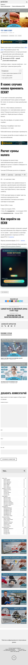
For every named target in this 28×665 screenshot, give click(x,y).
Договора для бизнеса (7, 489)
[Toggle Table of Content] (19, 71)
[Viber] (16, 301)
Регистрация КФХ (7, 532)
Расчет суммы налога (7, 75)
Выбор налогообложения (8, 507)
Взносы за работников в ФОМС (14, 579)
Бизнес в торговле (6, 484)
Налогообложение (5, 506)
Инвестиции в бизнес (7, 498)
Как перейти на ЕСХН (7, 78)
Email (2, 438)
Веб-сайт (2, 447)
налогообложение (5, 292)
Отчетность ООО (6, 495)
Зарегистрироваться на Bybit (14, 281)
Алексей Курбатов (4, 32)
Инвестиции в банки (7, 497)
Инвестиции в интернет (8, 501)
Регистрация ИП (6, 531)
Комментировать (4, 402)
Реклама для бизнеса (7, 526)
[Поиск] (26, 2)
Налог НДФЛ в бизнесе (14, 596)
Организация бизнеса (5, 517)
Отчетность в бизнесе (7, 492)
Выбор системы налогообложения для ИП (11, 358)
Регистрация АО (6, 530)
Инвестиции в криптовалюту (8, 502)
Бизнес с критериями (7, 487)
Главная (3, 4)
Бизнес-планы (4, 478)
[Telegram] (22, 301)
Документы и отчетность (6, 488)
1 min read (19, 35)
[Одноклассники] (8, 301)
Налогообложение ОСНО (8, 511)
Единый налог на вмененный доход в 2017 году (14, 310)
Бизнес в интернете (7, 479)
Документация (6, 491)
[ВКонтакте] (6, 301)
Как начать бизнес (7, 520)
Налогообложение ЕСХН (4, 35)
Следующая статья (14, 313)
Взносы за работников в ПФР (14, 545)
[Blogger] (14, 301)
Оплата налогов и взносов (8, 515)
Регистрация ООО (7, 533)
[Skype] (20, 301)
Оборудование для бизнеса (8, 522)
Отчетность (21, 649)
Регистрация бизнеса (5, 527)
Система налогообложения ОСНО (9, 381)
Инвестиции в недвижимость (8, 504)
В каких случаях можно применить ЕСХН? (12, 73)
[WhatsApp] (18, 301)
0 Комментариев (11, 35)
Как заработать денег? (7, 505)
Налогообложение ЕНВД (8, 509)
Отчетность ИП (6, 493)
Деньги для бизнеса (7, 518)
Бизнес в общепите (7, 480)
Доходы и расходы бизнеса (8, 519)
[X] (12, 301)
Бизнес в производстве (7, 482)
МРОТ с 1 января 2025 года (14, 614)
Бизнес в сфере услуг (7, 483)
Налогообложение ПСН (7, 513)
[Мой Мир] (10, 301)
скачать (12, 237)
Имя (2, 430)
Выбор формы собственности (8, 528)
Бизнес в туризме (6, 485)
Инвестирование (5, 496)
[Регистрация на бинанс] (14, 42)
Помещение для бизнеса (8, 523)
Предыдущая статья (14, 306)
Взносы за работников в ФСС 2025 (14, 562)
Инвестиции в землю (7, 500)
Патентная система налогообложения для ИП (14, 316)
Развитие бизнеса (6, 524)
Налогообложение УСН (7, 514)
